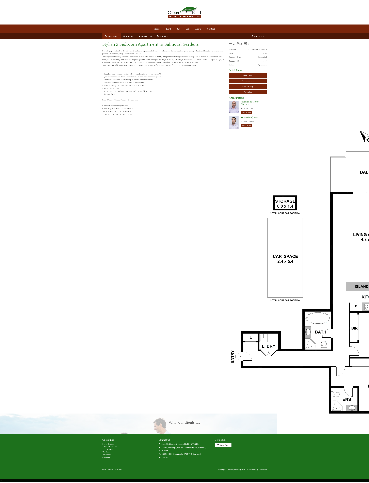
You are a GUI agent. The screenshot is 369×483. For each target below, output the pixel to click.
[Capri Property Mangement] (184, 12)
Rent (168, 29)
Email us (164, 458)
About (198, 29)
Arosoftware (262, 469)
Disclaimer (118, 469)
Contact (211, 29)
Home (157, 29)
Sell (187, 29)
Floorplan (248, 92)
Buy (178, 29)
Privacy (110, 469)
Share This (258, 36)
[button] (248, 81)
